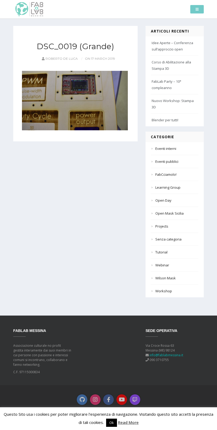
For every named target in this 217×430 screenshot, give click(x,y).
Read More (128, 422)
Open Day (163, 200)
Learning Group (167, 187)
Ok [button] (111, 422)
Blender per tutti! (165, 120)
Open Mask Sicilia (169, 213)
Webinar (162, 265)
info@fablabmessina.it (166, 355)
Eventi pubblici (166, 161)
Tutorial (161, 252)
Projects (161, 226)
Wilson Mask (165, 278)
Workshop (163, 291)
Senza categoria (168, 239)
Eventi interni (165, 148)
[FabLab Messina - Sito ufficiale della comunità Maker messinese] (29, 8)
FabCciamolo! (166, 174)
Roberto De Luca (61, 59)
